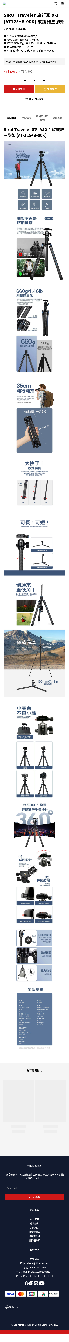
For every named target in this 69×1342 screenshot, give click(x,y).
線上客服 (34, 1219)
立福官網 (34, 1259)
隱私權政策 (34, 1240)
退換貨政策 (34, 1232)
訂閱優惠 (34, 1197)
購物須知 (34, 1223)
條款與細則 (34, 1236)
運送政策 (34, 1227)
